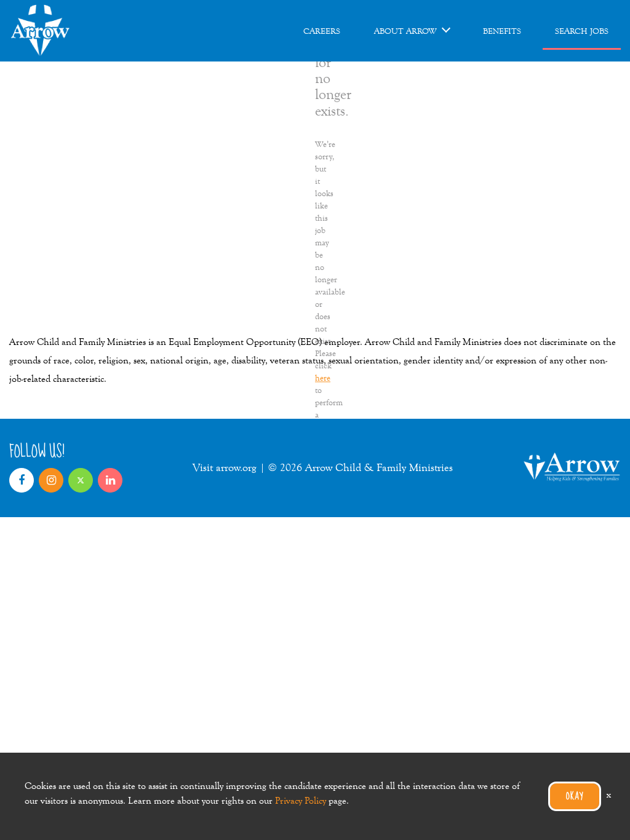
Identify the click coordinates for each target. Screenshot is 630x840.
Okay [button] (574, 796)
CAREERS (321, 31)
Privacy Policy (300, 800)
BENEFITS (502, 31)
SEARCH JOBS (581, 31)
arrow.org (236, 467)
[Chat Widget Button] (604, 814)
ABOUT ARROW (405, 31)
